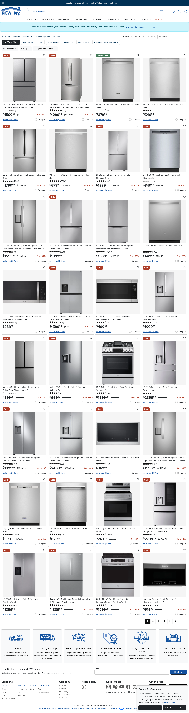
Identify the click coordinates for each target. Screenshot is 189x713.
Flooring (97, 19)
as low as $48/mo (150, 402)
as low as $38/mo (57, 261)
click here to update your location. (141, 27)
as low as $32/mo (10, 119)
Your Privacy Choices (174, 707)
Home (41, 709)
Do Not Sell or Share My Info (134, 709)
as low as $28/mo (104, 190)
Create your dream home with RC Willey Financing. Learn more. (94, 3)
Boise (31, 689)
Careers (62, 688)
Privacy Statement (86, 709)
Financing (63, 691)
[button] (20, 3)
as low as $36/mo (10, 190)
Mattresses (82, 19)
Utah (4, 685)
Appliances (48, 19)
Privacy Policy (169, 702)
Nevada (21, 685)
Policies (76, 709)
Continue (179, 672)
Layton (5, 692)
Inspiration (113, 19)
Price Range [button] (53, 42)
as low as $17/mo (150, 190)
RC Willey (6, 36)
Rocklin (41, 689)
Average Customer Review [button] (106, 42)
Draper (5, 689)
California (16, 36)
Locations (7, 681)
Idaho (32, 685)
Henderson (22, 689)
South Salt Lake (8, 698)
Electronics (64, 19)
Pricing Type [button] (83, 42)
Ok (150, 707)
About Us (63, 697)
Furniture (32, 19)
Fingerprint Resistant (50, 36)
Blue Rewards (65, 694)
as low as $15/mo (103, 119)
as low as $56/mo (150, 544)
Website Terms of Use (65, 709)
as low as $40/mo (151, 331)
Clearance (145, 19)
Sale (159, 19)
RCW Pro (63, 685)
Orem (4, 695)
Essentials (129, 19)
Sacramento (27, 36)
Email (96, 668)
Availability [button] (68, 42)
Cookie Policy (113, 709)
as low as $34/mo (104, 261)
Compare (42, 119)
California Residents (101, 709)
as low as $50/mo (57, 473)
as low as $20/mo (57, 402)
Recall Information (50, 709)
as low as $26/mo (57, 119)
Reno (19, 692)
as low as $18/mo (10, 402)
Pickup (37, 36)
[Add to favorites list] (44, 55)
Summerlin (22, 695)
